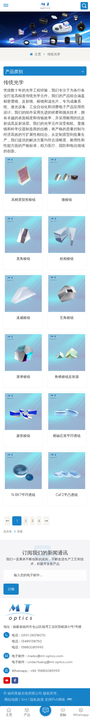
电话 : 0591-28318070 (28, 635)
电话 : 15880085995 (27, 647)
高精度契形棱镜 (23, 199)
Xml (24, 699)
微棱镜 (67, 199)
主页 (37, 54)
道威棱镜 (23, 317)
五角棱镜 (67, 317)
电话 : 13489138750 (27, 641)
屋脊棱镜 (23, 376)
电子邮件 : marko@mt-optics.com (37, 656)
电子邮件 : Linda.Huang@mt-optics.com (42, 662)
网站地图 (11, 699)
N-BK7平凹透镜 (23, 495)
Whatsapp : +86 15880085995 (36, 670)
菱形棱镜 (23, 435)
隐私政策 (37, 699)
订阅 (11, 589)
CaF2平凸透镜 (67, 495)
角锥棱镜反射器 (67, 376)
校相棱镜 (67, 258)
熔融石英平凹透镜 (67, 435)
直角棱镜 (23, 258)
